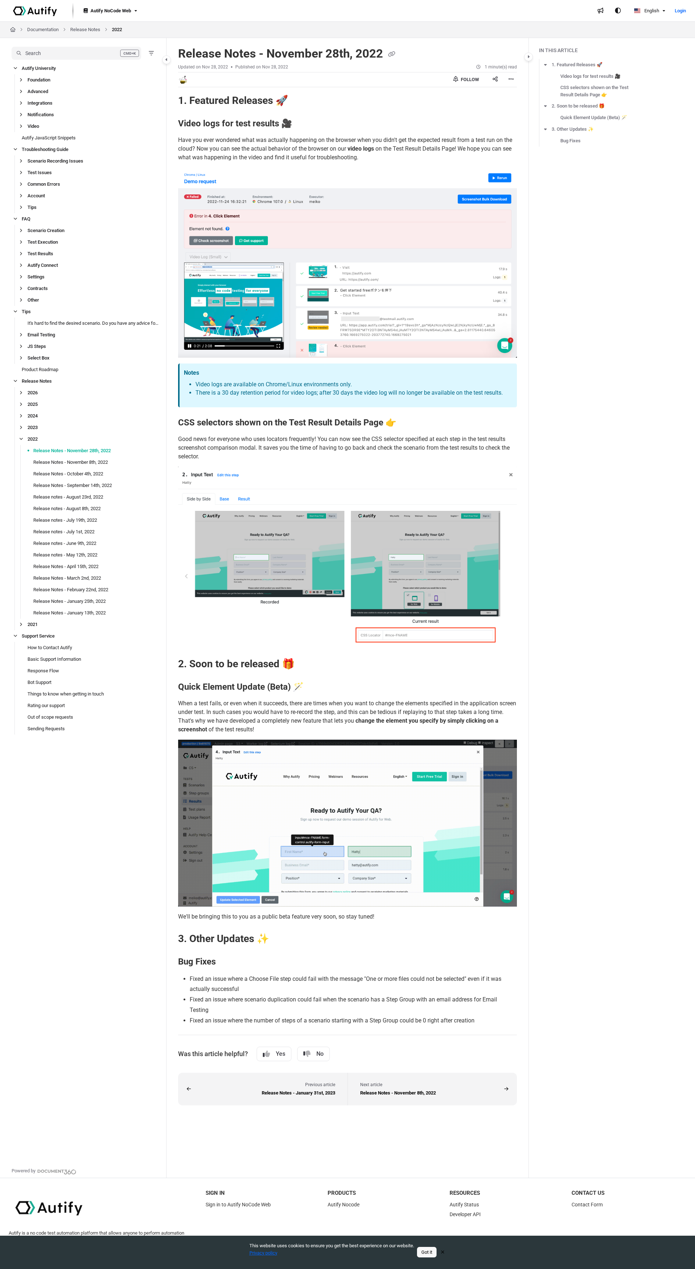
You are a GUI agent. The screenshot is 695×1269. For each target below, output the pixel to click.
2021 (33, 624)
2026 (33, 392)
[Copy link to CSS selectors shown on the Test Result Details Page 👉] (408, 423)
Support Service (38, 636)
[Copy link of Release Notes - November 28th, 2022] (391, 54)
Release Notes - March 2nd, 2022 (67, 578)
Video (33, 126)
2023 (33, 427)
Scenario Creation (46, 230)
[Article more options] (511, 79)
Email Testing (41, 334)
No (320, 1053)
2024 (33, 416)
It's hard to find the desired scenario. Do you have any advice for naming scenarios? (93, 323)
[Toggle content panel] (528, 56)
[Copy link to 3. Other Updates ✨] (281, 939)
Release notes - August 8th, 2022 (67, 508)
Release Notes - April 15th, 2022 (65, 566)
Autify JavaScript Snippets (49, 137)
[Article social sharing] (495, 79)
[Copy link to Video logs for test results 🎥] (303, 124)
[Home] (35, 11)
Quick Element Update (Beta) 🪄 (593, 117)
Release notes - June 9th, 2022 (64, 543)
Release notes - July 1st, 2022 (63, 531)
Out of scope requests (50, 717)
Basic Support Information (54, 659)
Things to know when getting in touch (66, 694)
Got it (426, 1252)
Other (33, 300)
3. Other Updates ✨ (573, 129)
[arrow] (545, 65)
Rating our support (46, 705)
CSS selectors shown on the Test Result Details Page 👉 (594, 91)
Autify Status (464, 1204)
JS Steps (37, 346)
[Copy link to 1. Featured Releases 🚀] (300, 101)
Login (680, 10)
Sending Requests (46, 728)
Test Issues (40, 172)
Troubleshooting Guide (45, 149)
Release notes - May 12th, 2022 (65, 555)
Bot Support (39, 682)
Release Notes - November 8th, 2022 (70, 462)
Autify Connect (43, 265)
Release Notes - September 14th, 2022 (72, 485)
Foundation (39, 80)
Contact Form (587, 1204)
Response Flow (43, 670)
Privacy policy (263, 1253)
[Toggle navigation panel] (166, 59)
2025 (33, 404)
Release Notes (85, 29)
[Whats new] (600, 11)
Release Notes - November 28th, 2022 (72, 450)
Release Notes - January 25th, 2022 (69, 601)
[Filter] (151, 53)
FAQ (26, 219)
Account (36, 195)
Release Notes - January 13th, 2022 (69, 612)
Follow (469, 79)
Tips (32, 207)
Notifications (41, 114)
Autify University (39, 68)
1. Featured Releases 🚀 (577, 64)
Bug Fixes (570, 140)
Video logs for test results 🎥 (590, 76)
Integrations (40, 103)
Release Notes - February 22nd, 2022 (70, 589)
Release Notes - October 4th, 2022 (68, 473)
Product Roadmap (40, 369)
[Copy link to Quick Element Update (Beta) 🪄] (315, 687)
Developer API (465, 1214)
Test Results (40, 253)
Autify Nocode (343, 1204)
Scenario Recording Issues (55, 161)
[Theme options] (618, 11)
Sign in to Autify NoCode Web (238, 1204)
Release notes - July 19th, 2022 (65, 520)
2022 (117, 29)
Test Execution (43, 242)
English (651, 10)
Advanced (38, 91)
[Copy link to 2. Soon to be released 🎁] (306, 665)
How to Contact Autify (50, 647)
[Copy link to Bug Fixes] (227, 962)
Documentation (43, 29)
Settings (36, 277)
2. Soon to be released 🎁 (578, 106)
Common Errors (44, 184)
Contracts (38, 288)
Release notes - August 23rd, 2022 (68, 497)
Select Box (39, 358)
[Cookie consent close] (443, 1252)
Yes (280, 1053)
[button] (76, 53)
